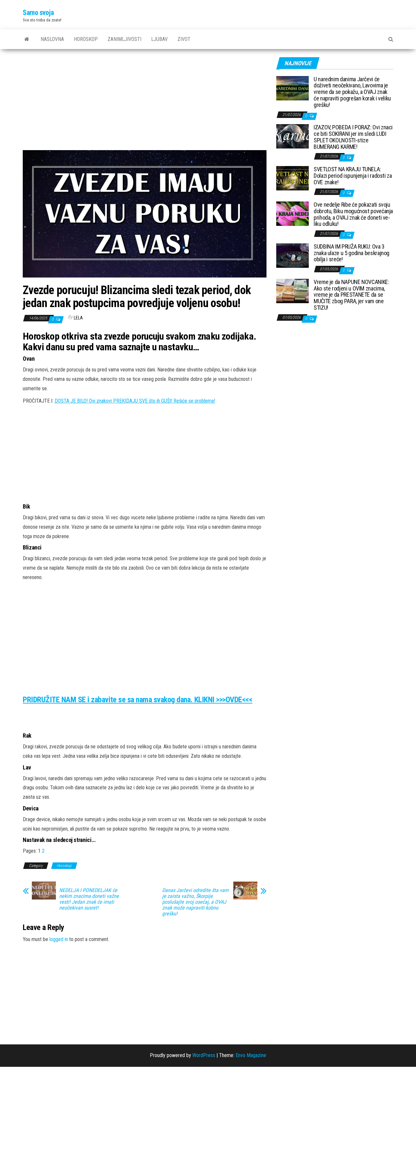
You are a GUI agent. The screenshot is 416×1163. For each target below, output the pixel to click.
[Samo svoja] (27, 39)
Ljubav (159, 39)
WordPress (203, 1055)
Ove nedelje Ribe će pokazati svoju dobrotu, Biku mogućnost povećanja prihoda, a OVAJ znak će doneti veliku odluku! (353, 214)
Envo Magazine (251, 1055)
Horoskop (86, 39)
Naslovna (52, 39)
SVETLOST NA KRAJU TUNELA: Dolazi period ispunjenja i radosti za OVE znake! (353, 176)
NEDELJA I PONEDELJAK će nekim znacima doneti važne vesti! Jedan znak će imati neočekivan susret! (89, 899)
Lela (78, 317)
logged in (58, 939)
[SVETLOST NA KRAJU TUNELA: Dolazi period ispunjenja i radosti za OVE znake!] (292, 178)
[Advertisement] (144, 102)
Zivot (183, 39)
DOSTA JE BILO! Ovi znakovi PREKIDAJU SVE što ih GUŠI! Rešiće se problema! (135, 401)
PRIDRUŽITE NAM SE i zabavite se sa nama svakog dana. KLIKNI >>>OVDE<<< (137, 699)
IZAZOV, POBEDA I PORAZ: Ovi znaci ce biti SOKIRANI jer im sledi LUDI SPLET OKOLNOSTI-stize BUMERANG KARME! (353, 137)
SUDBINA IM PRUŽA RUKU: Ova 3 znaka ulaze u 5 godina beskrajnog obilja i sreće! (351, 253)
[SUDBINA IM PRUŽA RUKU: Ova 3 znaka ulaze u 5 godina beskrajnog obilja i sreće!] (292, 255)
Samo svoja (38, 12)
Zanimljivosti (124, 39)
